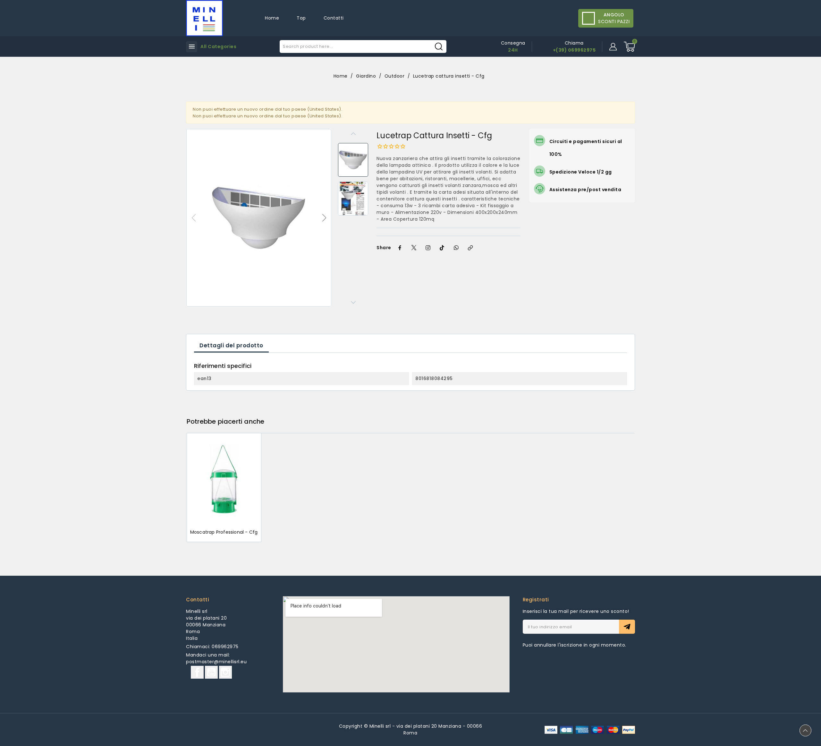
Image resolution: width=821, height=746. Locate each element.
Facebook (197, 672)
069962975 (225, 646)
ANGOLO (614, 15)
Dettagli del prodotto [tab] (231, 345)
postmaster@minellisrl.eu (216, 661)
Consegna (513, 43)
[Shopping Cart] (629, 46)
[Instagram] (428, 247)
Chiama (574, 43)
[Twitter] (414, 247)
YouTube (211, 672)
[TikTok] (442, 247)
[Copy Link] (470, 247)
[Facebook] (399, 247)
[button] (324, 218)
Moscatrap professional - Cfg (224, 532)
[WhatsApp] (456, 247)
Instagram (225, 672)
